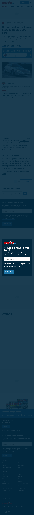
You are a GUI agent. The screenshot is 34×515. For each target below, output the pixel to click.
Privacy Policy (10, 264)
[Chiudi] (29, 242)
